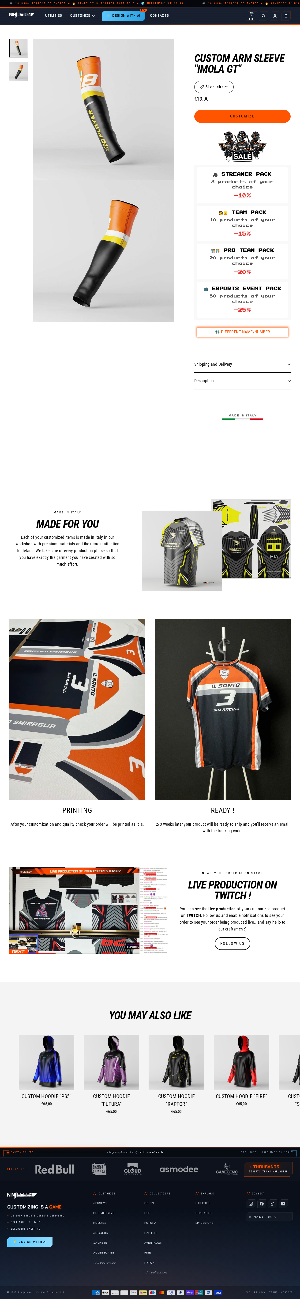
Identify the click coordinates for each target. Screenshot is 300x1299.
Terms (273, 1292)
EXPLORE (204, 1193)
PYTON (149, 1263)
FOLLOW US (232, 943)
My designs (204, 1223)
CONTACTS (159, 16)
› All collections (156, 1272)
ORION (149, 1203)
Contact (287, 1292)
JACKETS (100, 1243)
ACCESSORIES (103, 1252)
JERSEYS (100, 1203)
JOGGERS (100, 1233)
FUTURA (150, 1223)
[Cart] (286, 16)
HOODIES (100, 1223)
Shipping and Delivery (213, 364)
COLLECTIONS (157, 1193)
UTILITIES (53, 16)
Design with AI (30, 1242)
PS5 (147, 1213)
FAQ (247, 1292)
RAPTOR (150, 1233)
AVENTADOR (153, 1243)
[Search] (263, 16)
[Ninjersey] (22, 16)
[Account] (274, 16)
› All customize (104, 1263)
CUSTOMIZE (80, 16)
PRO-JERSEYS (104, 1213)
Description (204, 380)
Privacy (260, 1292)
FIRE (147, 1252)
